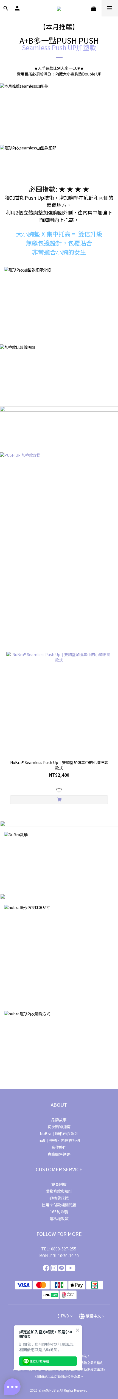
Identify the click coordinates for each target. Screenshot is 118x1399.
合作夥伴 (59, 1147)
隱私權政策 (59, 1218)
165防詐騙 (59, 1211)
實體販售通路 (59, 1154)
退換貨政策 (59, 1198)
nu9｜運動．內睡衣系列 (59, 1140)
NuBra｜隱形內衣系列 (59, 1133)
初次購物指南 (59, 1126)
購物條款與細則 (59, 1191)
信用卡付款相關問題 (59, 1205)
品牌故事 (59, 1119)
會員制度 (59, 1184)
